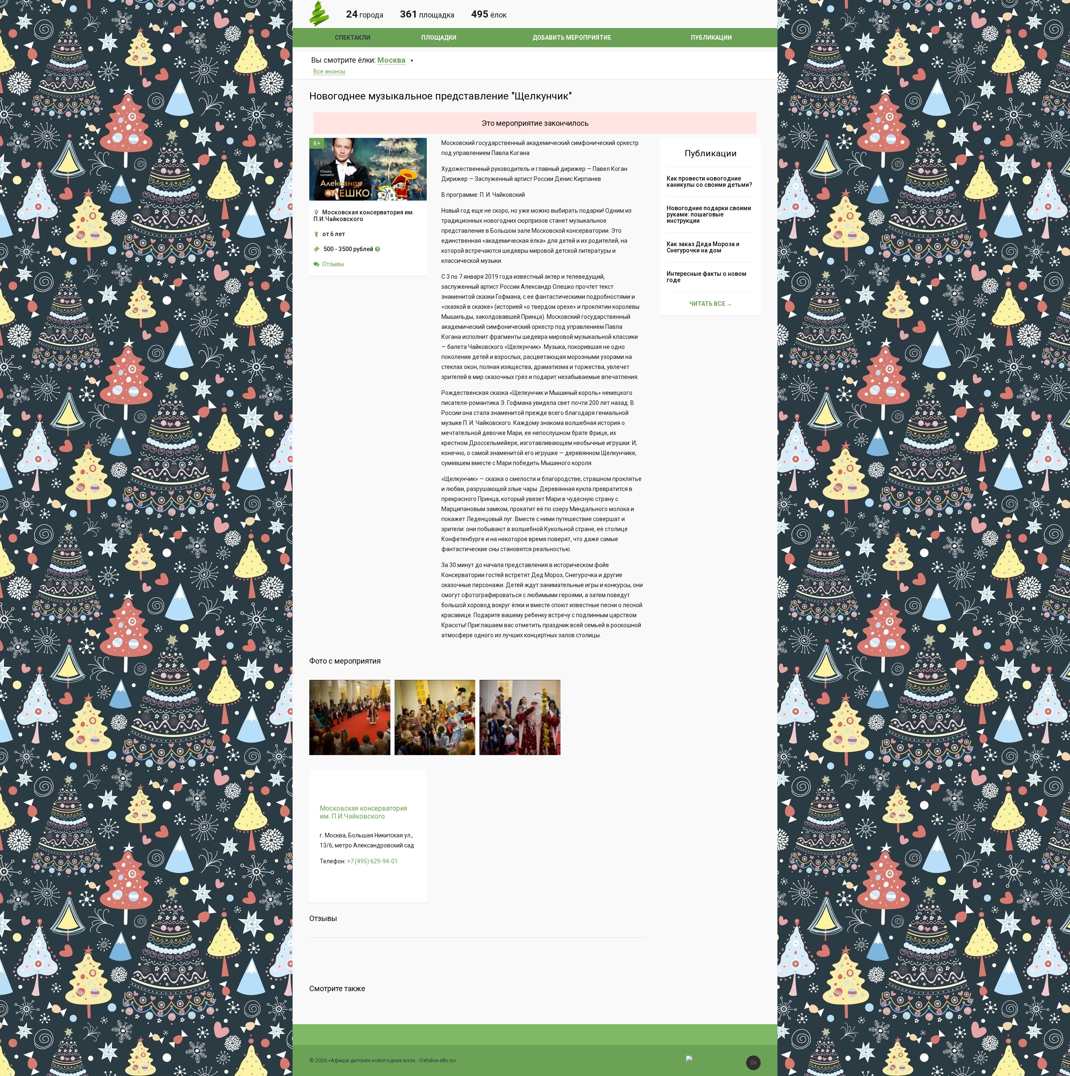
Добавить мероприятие (571, 37)
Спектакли (352, 37)
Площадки (438, 37)
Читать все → (710, 303)
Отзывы (333, 264)
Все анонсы (329, 71)
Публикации (711, 37)
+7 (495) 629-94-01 (372, 861)
